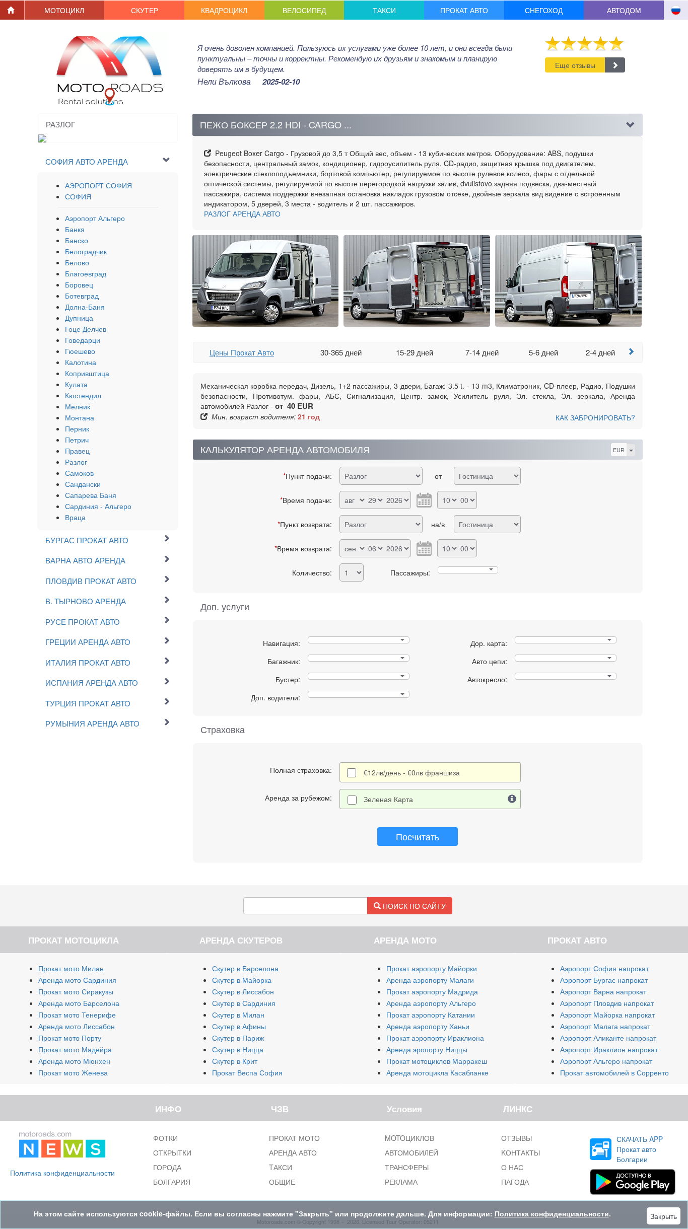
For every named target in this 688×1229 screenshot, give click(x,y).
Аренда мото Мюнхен (74, 1061)
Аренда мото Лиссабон (76, 1026)
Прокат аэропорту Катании (430, 1014)
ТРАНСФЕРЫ (407, 1167)
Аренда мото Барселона (78, 1003)
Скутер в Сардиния (244, 1003)
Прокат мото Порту (69, 1038)
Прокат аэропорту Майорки (431, 968)
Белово (77, 262)
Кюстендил (83, 395)
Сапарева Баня (90, 495)
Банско (76, 240)
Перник (77, 428)
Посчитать (417, 836)
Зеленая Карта (388, 799)
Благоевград (85, 273)
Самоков (79, 473)
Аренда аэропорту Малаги (430, 980)
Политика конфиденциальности (62, 1173)
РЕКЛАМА (401, 1182)
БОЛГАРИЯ (171, 1182)
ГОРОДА (167, 1167)
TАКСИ (280, 1167)
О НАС (512, 1167)
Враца (75, 517)
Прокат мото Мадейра (75, 1049)
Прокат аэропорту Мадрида (432, 991)
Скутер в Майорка (241, 980)
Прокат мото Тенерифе (77, 1014)
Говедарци (82, 340)
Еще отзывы (575, 65)
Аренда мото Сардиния (77, 980)
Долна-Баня (85, 307)
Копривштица (87, 373)
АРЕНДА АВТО (242, 213)
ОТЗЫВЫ (516, 1138)
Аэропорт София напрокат (604, 968)
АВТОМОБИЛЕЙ (411, 1152)
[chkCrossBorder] (512, 799)
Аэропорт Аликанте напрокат (608, 1038)
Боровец (79, 284)
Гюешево (80, 351)
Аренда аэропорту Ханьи (427, 1026)
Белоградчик (86, 251)
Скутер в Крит (234, 1061)
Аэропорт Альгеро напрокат (606, 1061)
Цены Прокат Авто (242, 352)
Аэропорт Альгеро (95, 218)
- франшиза (412, 772)
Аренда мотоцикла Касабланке (437, 1072)
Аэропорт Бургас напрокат (604, 980)
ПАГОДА (515, 1182)
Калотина (80, 362)
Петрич (77, 440)
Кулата (76, 384)
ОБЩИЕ (282, 1182)
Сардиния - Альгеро (98, 506)
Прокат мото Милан (71, 968)
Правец (77, 451)
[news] (62, 1142)
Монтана (79, 417)
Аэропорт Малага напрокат (605, 1026)
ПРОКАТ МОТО (294, 1138)
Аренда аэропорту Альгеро (431, 1003)
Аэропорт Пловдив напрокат (607, 1003)
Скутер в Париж (238, 1038)
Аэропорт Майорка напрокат (607, 1014)
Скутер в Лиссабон (243, 991)
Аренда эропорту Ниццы (426, 1049)
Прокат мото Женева (73, 1072)
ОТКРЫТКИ (172, 1152)
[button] (65, 10)
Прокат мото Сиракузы (75, 991)
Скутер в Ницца (237, 1049)
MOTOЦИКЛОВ (409, 1138)
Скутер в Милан (238, 1014)
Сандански (83, 484)
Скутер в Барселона (245, 968)
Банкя (75, 229)
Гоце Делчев (85, 329)
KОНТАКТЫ (520, 1152)
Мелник (77, 406)
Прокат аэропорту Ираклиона (435, 1038)
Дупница (79, 318)
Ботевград (82, 296)
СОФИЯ (78, 196)
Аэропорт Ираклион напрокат (609, 1049)
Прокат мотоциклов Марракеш (436, 1061)
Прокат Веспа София (247, 1072)
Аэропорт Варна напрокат (603, 991)
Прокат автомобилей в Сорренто (614, 1072)
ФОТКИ (165, 1138)
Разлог (76, 462)
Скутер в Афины (239, 1026)
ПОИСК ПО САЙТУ (413, 906)
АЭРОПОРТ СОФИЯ (98, 185)
